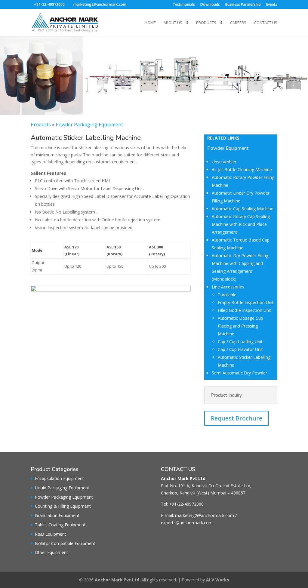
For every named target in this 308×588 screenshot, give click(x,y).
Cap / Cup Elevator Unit (240, 349)
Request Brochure (236, 418)
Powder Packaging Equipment (89, 124)
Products (206, 22)
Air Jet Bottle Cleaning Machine (242, 169)
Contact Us (265, 22)
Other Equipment (51, 552)
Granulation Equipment (57, 515)
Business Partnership (243, 5)
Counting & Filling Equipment (63, 506)
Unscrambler (224, 162)
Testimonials (184, 5)
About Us (173, 22)
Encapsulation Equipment (59, 478)
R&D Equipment (50, 534)
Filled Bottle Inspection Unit (244, 310)
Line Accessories (228, 287)
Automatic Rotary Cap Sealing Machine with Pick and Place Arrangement (241, 224)
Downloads (210, 5)
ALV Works (217, 580)
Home (150, 22)
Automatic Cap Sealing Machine (242, 208)
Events (271, 5)
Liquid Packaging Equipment (62, 488)
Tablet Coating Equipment (60, 525)
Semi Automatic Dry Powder (239, 373)
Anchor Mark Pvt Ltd (117, 580)
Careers (238, 22)
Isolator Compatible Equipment (65, 543)
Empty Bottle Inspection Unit (246, 302)
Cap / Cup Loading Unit (240, 341)
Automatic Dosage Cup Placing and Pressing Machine (240, 326)
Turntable (227, 294)
